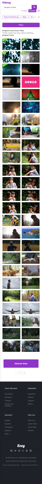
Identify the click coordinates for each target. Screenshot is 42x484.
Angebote (31, 394)
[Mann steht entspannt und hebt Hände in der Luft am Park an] (31, 308)
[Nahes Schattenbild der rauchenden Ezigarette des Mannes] (31, 69)
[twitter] (15, 451)
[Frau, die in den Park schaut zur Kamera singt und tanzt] (31, 245)
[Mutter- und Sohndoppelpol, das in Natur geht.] (31, 170)
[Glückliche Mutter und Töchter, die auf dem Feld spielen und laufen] (11, 220)
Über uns (31, 420)
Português (9, 427)
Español (8, 424)
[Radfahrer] (11, 258)
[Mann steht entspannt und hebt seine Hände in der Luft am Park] (11, 308)
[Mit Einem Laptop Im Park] (11, 132)
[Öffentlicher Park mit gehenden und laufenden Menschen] (11, 145)
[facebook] (11, 451)
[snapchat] (27, 451)
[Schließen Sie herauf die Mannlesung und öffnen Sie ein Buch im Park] (31, 258)
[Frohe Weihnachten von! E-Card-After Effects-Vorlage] (31, 94)
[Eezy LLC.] (21, 446)
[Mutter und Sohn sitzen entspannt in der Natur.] (31, 145)
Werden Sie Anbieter (9, 405)
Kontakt (31, 430)
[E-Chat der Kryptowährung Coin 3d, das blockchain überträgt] (11, 107)
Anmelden (32, 11)
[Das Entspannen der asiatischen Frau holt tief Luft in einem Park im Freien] (31, 321)
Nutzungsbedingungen (11, 465)
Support (31, 401)
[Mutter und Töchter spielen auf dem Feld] (31, 120)
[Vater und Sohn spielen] (11, 270)
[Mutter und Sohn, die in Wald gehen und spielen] (11, 157)
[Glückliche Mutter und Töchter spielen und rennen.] (11, 120)
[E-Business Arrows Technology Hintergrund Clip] (11, 44)
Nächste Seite (21, 363)
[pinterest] (19, 451)
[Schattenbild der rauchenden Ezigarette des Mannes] (11, 82)
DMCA (30, 404)
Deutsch (8, 430)
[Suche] (34, 7)
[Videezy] (6, 2)
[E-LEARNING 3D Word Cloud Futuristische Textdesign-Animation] (31, 107)
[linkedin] (31, 451)
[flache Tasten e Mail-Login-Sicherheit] (11, 94)
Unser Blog (32, 427)
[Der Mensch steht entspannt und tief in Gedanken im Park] (11, 283)
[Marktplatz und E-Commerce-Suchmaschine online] (31, 82)
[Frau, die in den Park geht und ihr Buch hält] (11, 245)
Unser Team (32, 424)
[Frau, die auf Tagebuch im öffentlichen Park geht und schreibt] (31, 270)
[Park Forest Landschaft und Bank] (11, 296)
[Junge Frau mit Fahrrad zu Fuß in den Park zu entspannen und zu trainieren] (11, 321)
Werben (31, 397)
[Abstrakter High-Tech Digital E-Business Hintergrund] (31, 57)
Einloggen (24, 11)
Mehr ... (8, 434)
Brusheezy (9, 394)
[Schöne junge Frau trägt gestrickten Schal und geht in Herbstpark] (31, 296)
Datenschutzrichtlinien (30, 465)
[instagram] (23, 451)
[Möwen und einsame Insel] (31, 233)
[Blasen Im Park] (11, 333)
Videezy (8, 401)
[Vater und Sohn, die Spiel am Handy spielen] (31, 220)
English (7, 420)
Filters (21, 25)
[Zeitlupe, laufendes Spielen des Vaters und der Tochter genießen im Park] (31, 283)
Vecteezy (8, 397)
